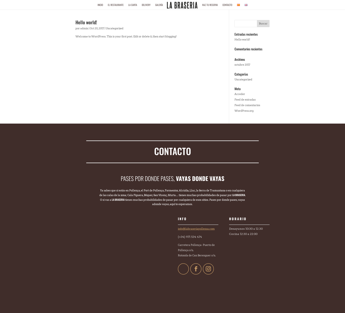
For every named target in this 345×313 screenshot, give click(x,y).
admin (84, 28)
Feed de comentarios (247, 105)
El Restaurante (116, 5)
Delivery (146, 5)
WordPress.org (244, 110)
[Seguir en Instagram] (208, 269)
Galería (159, 5)
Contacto (227, 5)
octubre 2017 (242, 64)
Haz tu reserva (210, 5)
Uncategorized (114, 28)
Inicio (100, 5)
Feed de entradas (245, 99)
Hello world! (86, 22)
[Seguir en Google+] (183, 269)
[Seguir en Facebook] (195, 269)
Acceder (239, 94)
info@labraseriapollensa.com (196, 228)
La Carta (132, 5)
